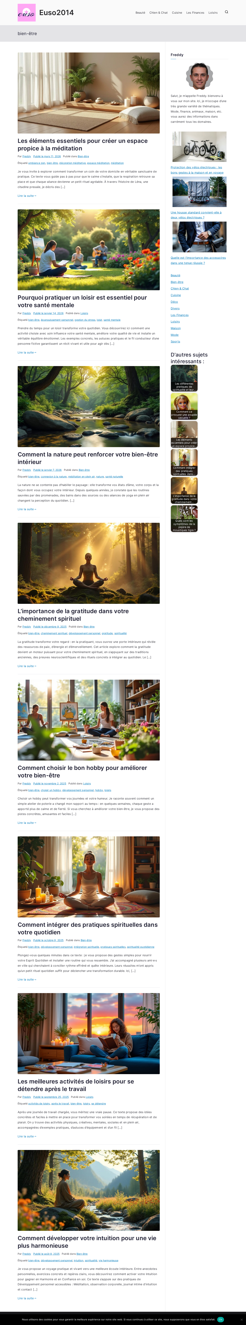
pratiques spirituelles (113, 946)
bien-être (52, 162)
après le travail (60, 1103)
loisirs (107, 790)
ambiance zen (36, 162)
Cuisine (177, 12)
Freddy (27, 156)
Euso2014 (56, 12)
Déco (174, 302)
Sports (175, 341)
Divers (175, 308)
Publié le (47, 156)
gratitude (107, 633)
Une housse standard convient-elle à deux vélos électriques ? (196, 215)
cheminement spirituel (54, 633)
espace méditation (98, 162)
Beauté (140, 12)
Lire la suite (26, 196)
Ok (220, 1319)
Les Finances (195, 12)
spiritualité (120, 633)
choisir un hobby (51, 790)
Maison (176, 328)
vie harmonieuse (108, 1260)
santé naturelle (114, 476)
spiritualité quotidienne (140, 946)
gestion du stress (85, 319)
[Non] (241, 1319)
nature (100, 476)
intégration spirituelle (86, 946)
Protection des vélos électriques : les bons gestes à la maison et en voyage (197, 170)
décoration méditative (72, 162)
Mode (175, 335)
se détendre (98, 1103)
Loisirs (213, 12)
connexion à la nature (54, 476)
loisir (99, 319)
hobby (99, 790)
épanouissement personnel (57, 319)
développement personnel (84, 633)
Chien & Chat (158, 12)
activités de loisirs (39, 1103)
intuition (78, 1260)
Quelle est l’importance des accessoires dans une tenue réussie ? (198, 260)
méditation (117, 162)
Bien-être (83, 156)
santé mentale (112, 319)
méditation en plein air (81, 476)
